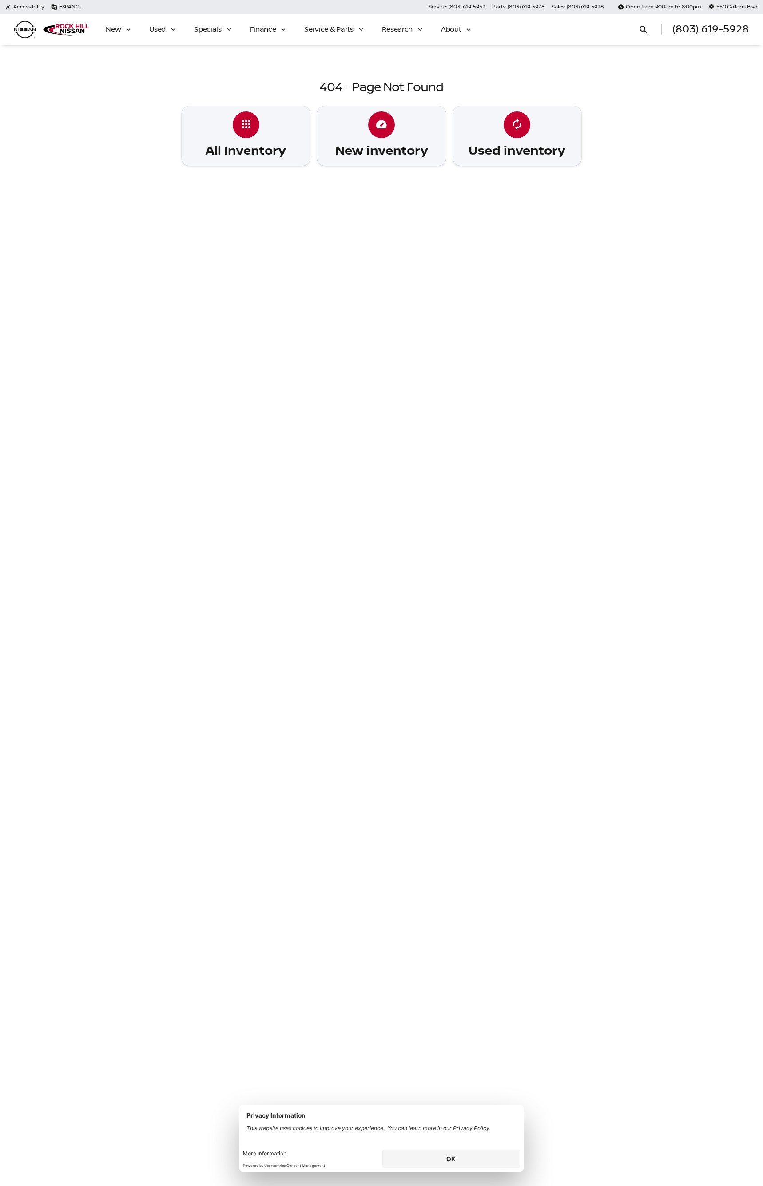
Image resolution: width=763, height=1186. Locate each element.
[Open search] (643, 30)
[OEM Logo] (25, 30)
